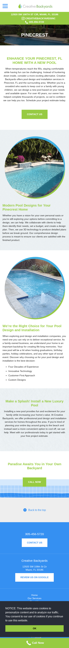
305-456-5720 (36, 22)
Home (34, 595)
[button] (29, 620)
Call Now (34, 482)
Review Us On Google (34, 577)
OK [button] (34, 628)
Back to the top (37, 510)
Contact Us (34, 114)
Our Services (34, 598)
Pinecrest (34, 35)
